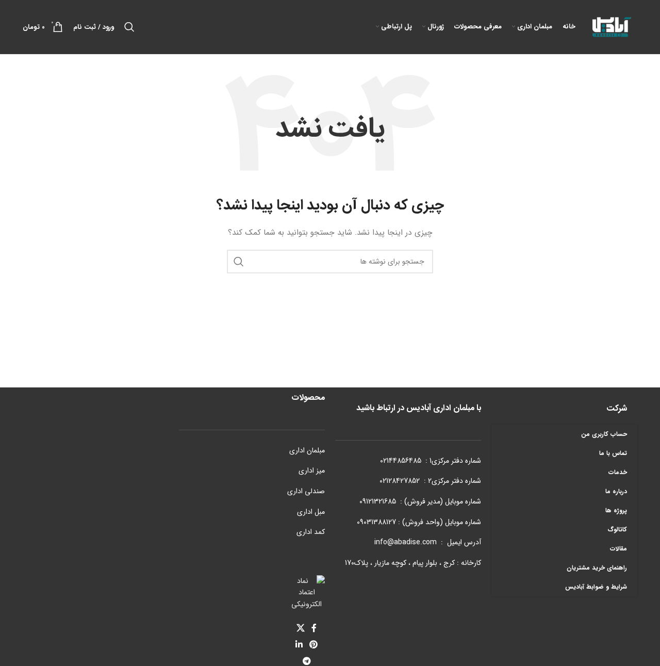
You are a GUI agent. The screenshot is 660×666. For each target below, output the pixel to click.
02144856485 (400, 460)
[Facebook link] (314, 628)
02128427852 (400, 480)
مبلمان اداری (307, 450)
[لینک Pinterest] (313, 645)
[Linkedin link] (299, 645)
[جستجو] (129, 27)
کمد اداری (310, 532)
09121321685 (377, 501)
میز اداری (312, 470)
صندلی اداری (306, 491)
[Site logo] (611, 26)
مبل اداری (311, 511)
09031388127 (376, 522)
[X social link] (300, 628)
